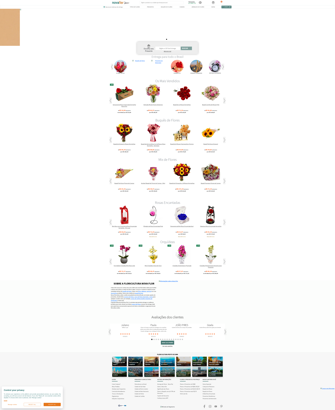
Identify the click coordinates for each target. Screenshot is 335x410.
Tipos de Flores (135, 7)
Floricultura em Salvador (149, 363)
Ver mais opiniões (167, 346)
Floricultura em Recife (181, 363)
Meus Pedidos (116, 386)
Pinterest (221, 406)
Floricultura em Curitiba (165, 374)
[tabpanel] (167, 27)
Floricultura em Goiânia (117, 374)
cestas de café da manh (138, 298)
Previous (112, 67)
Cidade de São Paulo (140, 386)
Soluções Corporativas (118, 398)
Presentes (150, 7)
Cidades (182, 7)
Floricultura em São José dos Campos (215, 363)
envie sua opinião (167, 342)
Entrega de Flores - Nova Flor (165, 384)
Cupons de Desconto (163, 396)
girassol (149, 291)
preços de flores (136, 304)
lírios (139, 291)
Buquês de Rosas (207, 389)
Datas (213, 7)
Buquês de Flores (166, 7)
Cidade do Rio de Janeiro (141, 389)
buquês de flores (127, 291)
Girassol (153, 196)
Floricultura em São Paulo (119, 363)
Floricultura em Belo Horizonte (215, 374)
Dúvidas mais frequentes (119, 389)
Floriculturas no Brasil (140, 384)
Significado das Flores (163, 389)
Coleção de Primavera (208, 386)
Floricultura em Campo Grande (181, 374)
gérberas (144, 291)
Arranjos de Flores (198, 7)
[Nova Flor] (120, 3)
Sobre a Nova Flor (162, 386)
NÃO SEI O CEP (167, 51)
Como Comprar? (116, 384)
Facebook (204, 406)
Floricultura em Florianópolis (149, 374)
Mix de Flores (167, 159)
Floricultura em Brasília (197, 374)
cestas (151, 297)
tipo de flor (114, 293)
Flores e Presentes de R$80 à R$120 (189, 386)
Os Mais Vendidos (167, 81)
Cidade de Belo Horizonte (142, 391)
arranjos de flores (129, 297)
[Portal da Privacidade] (122, 405)
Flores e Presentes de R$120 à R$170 (190, 389)
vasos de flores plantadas (141, 297)
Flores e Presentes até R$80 (187, 384)
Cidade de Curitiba (140, 396)
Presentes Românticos (209, 396)
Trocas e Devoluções (117, 394)
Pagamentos (115, 396)
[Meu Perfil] (206, 2)
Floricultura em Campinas (133, 363)
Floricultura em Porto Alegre (197, 363)
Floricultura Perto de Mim (167, 354)
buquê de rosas (139, 293)
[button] (200, 2)
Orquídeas (167, 242)
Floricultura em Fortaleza (133, 374)
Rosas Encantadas (167, 202)
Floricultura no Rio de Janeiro (166, 363)
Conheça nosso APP (162, 398)
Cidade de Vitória (139, 394)
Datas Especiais (207, 384)
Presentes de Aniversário (209, 398)
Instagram (210, 406)
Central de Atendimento (118, 391)
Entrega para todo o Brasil (167, 57)
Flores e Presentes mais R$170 (188, 391)
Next (223, 67)
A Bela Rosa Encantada (209, 394)
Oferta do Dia (183, 394)
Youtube (216, 406)
